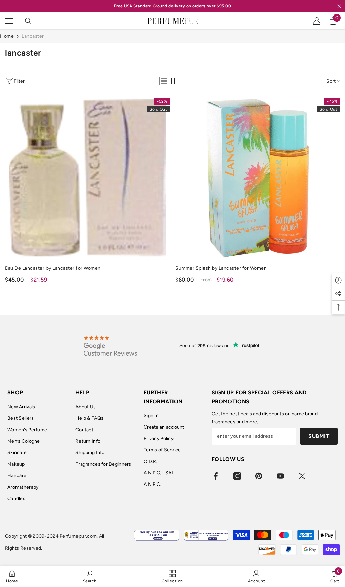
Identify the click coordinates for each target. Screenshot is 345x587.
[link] (89, 576)
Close (339, 6)
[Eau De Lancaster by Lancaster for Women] (87, 178)
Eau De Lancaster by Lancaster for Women (53, 268)
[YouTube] (280, 476)
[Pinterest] (258, 476)
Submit (318, 436)
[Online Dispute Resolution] (156, 535)
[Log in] (316, 21)
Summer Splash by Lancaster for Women (221, 268)
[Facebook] (215, 476)
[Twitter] (301, 476)
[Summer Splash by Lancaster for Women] (257, 178)
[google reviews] (110, 345)
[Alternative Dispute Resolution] (206, 535)
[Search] (28, 21)
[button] (163, 81)
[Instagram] (237, 476)
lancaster (33, 36)
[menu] (9, 21)
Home (7, 36)
